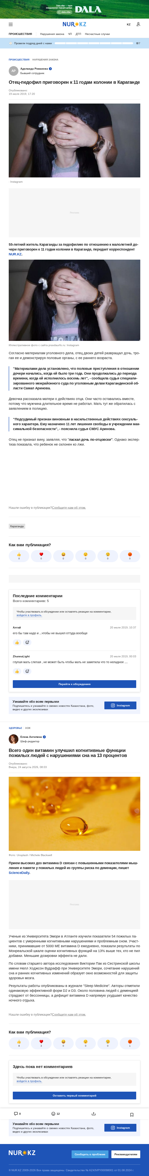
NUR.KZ (15, 254)
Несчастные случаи (97, 33)
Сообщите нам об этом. (69, 507)
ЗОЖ (27, 728)
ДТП (78, 33)
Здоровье (15, 728)
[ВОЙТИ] (138, 24)
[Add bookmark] (132, 1114)
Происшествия (20, 33)
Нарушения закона (52, 33)
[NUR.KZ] (74, 24)
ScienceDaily (19, 873)
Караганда (17, 526)
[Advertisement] (74, 212)
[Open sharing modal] (93, 1113)
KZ (129, 24)
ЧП (70, 33)
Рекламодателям (125, 1154)
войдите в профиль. (29, 615)
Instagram (123, 705)
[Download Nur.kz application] (74, 9)
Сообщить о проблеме (90, 1154)
